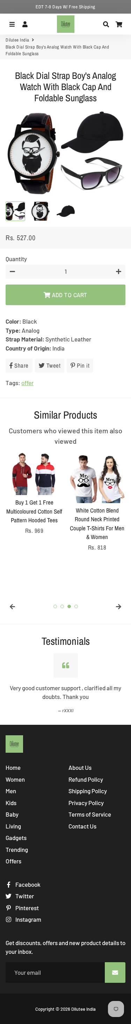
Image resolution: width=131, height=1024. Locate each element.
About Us (80, 767)
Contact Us (82, 826)
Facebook (27, 884)
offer (27, 382)
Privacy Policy (86, 802)
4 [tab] (76, 606)
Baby (12, 814)
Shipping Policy (87, 790)
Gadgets (16, 837)
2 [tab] (62, 606)
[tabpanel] (34, 493)
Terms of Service (89, 814)
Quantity (16, 258)
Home (13, 767)
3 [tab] (69, 606)
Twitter (24, 895)
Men (11, 790)
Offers (13, 860)
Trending (17, 849)
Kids (11, 802)
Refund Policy (85, 779)
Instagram (27, 919)
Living (13, 826)
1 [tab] (55, 606)
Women (15, 779)
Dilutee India (17, 40)
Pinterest (26, 907)
